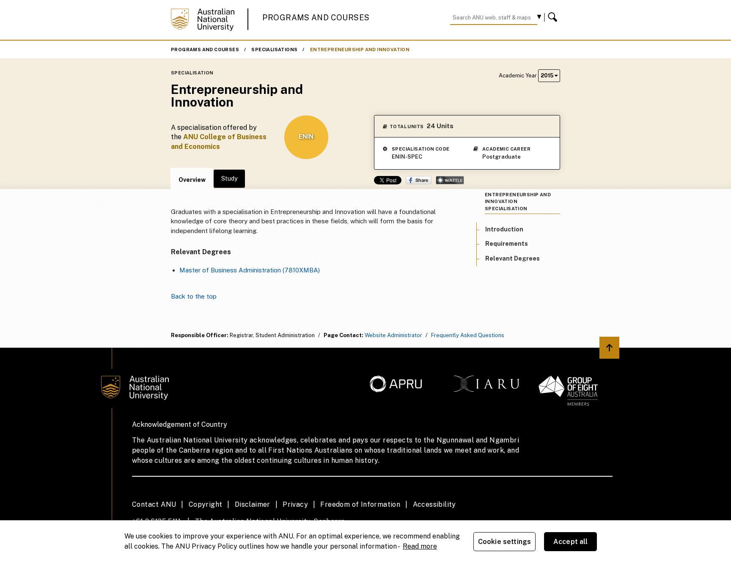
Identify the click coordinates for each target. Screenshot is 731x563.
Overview (192, 179)
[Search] (553, 17)
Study (229, 178)
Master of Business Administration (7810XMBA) (249, 270)
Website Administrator (393, 335)
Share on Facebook (418, 180)
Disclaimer (252, 504)
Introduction (504, 229)
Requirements (506, 243)
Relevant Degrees (512, 258)
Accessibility (434, 504)
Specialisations (274, 49)
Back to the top (194, 296)
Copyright (206, 504)
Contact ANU (154, 504)
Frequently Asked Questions (467, 335)
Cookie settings (504, 542)
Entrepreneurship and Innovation (359, 49)
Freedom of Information (360, 504)
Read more (420, 546)
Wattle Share (450, 180)
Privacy (295, 504)
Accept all (570, 542)
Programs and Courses (316, 17)
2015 (548, 75)
